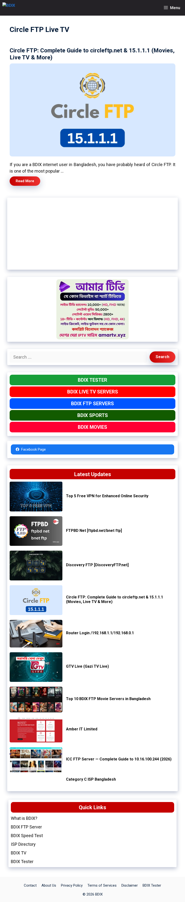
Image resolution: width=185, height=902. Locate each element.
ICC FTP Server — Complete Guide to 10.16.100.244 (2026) (119, 759)
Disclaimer (129, 885)
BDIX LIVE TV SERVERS (92, 392)
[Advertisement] (92, 233)
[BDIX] (8, 8)
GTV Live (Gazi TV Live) (87, 666)
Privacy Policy (72, 885)
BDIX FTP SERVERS (92, 403)
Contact (30, 885)
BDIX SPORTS (92, 415)
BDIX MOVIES (92, 427)
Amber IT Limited (81, 729)
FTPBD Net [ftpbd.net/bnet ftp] (94, 530)
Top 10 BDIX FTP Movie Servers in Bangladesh (108, 699)
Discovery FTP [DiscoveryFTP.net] (97, 565)
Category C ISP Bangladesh (91, 779)
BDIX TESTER (92, 380)
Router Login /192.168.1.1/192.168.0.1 (100, 633)
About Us (48, 885)
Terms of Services (102, 885)
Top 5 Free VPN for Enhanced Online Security (107, 496)
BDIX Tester (152, 885)
